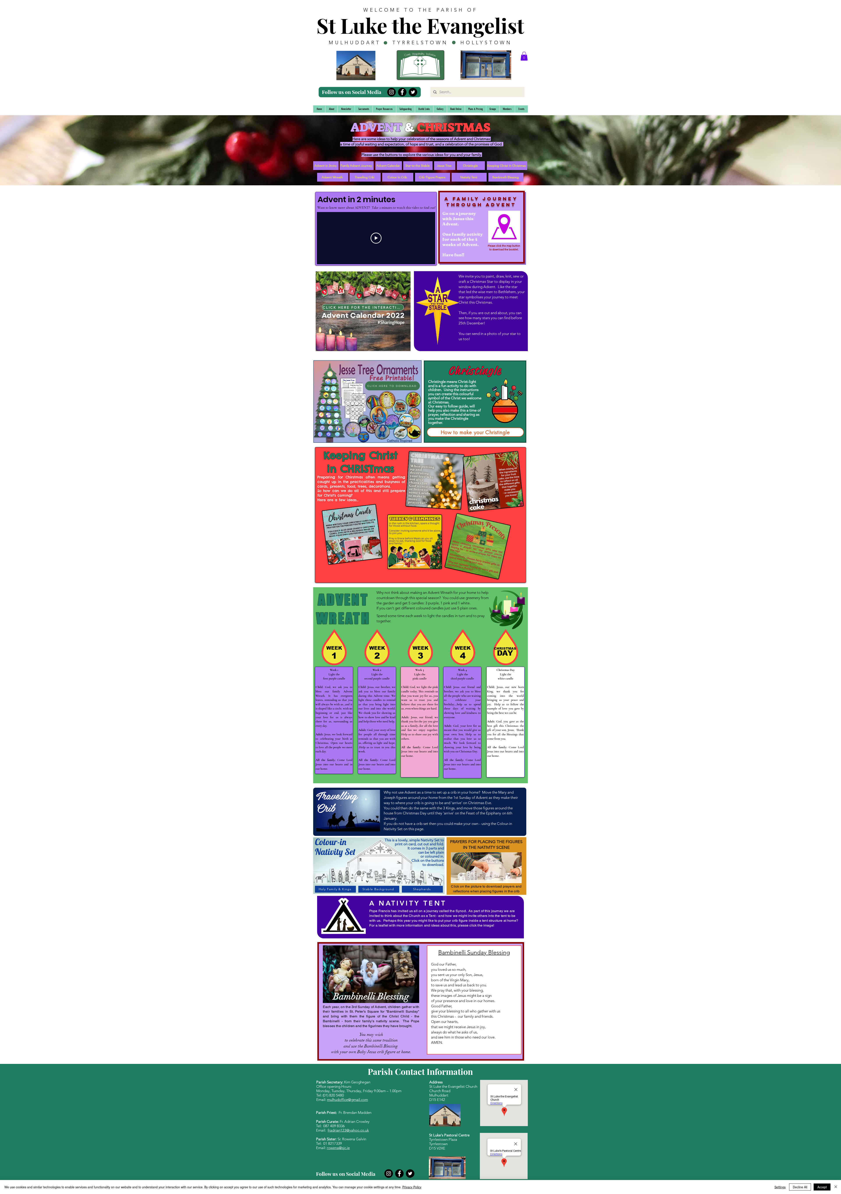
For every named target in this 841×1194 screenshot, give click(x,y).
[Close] (835, 1186)
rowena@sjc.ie (338, 1148)
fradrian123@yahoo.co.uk (348, 1130)
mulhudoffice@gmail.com (347, 1099)
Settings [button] (780, 1187)
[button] (524, 56)
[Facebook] (402, 92)
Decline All (800, 1187)
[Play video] (376, 238)
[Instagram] (391, 92)
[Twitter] (413, 92)
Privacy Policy (411, 1187)
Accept (822, 1187)
